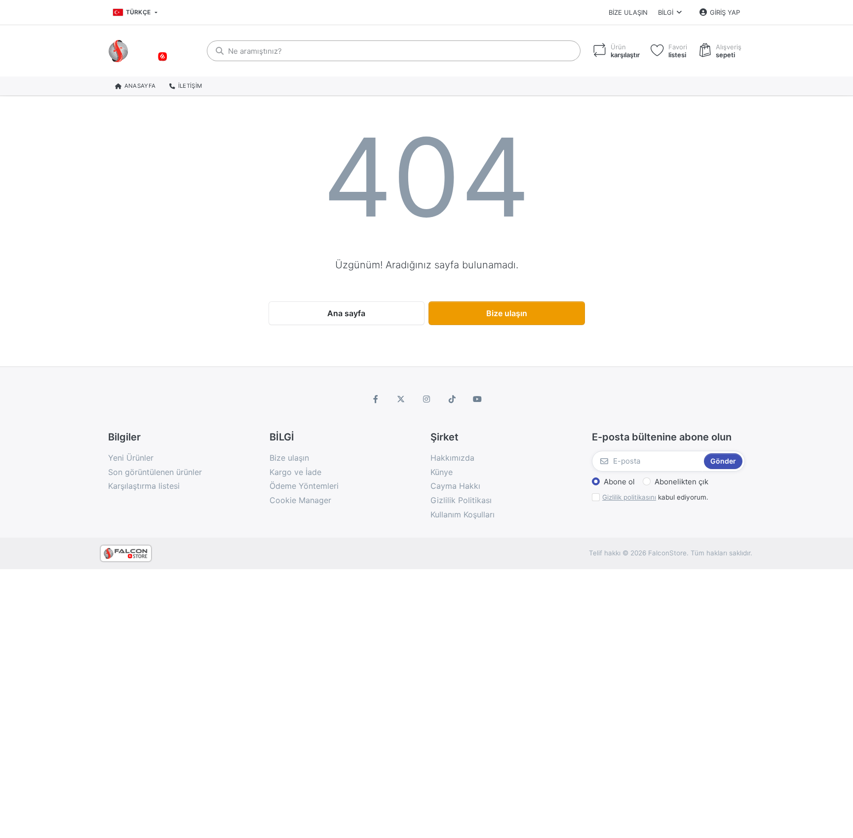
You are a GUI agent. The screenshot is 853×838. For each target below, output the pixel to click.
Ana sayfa (346, 313)
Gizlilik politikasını (629, 497)
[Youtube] (477, 399)
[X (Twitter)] (401, 399)
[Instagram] (426, 399)
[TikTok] (452, 399)
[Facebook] (376, 399)
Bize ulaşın (628, 12)
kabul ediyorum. (655, 497)
